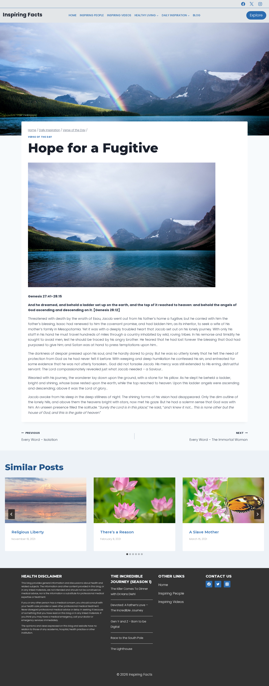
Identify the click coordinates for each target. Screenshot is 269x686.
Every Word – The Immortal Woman (218, 436)
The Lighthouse (121, 649)
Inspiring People (92, 15)
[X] (252, 4)
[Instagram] (260, 4)
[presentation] (45, 500)
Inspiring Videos (119, 15)
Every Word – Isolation (39, 436)
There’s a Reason (117, 532)
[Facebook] (243, 4)
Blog (196, 15)
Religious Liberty (28, 532)
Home (72, 15)
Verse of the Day (40, 136)
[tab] (127, 554)
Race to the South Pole (127, 638)
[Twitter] (218, 584)
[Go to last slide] (11, 514)
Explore (256, 15)
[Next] (257, 514)
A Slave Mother (204, 532)
